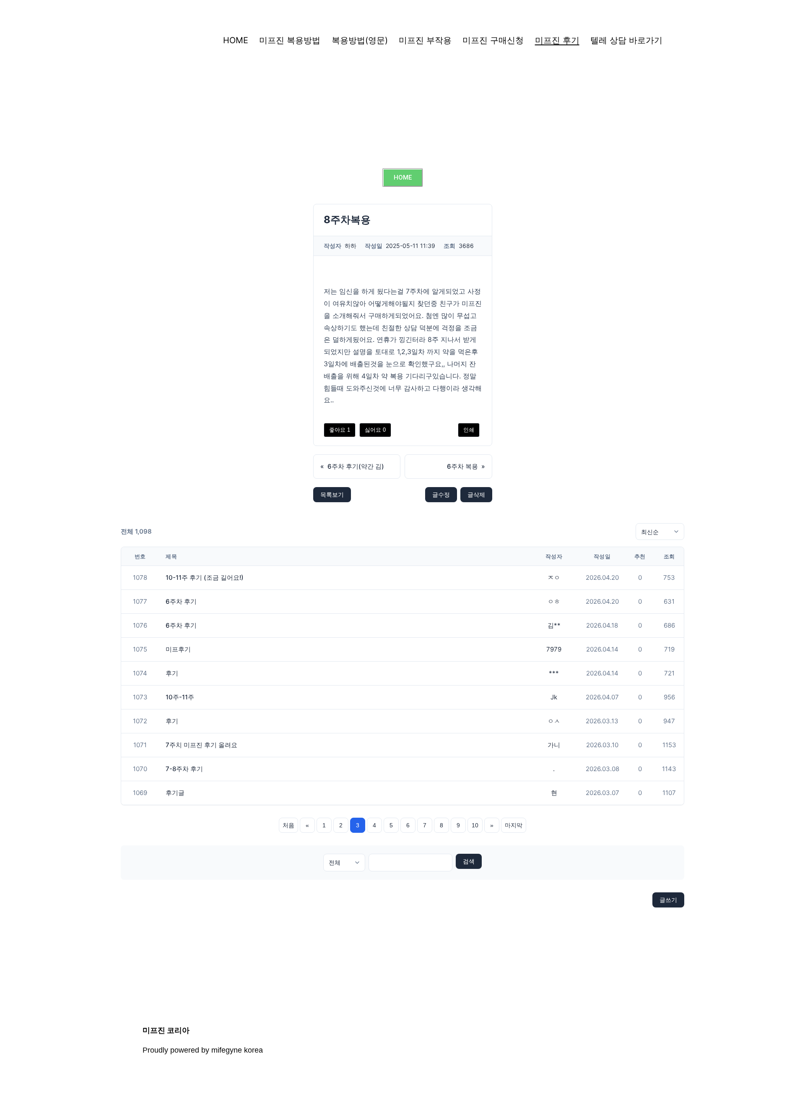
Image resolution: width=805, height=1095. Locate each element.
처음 (288, 825)
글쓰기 (668, 899)
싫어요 (375, 430)
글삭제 (476, 494)
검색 (469, 861)
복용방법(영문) (360, 40)
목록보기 (332, 494)
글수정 (441, 494)
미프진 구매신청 (493, 40)
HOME (235, 40)
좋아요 (339, 430)
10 (475, 825)
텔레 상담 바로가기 (626, 40)
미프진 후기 (557, 40)
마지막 (513, 825)
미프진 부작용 (425, 40)
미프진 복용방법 (289, 40)
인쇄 (468, 430)
